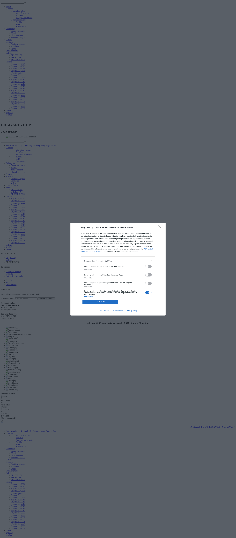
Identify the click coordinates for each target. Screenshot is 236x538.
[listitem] (118, 261)
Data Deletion (104, 311)
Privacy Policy (132, 311)
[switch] (148, 266)
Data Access (118, 311)
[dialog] (118, 269)
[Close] (160, 227)
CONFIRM (100, 302)
